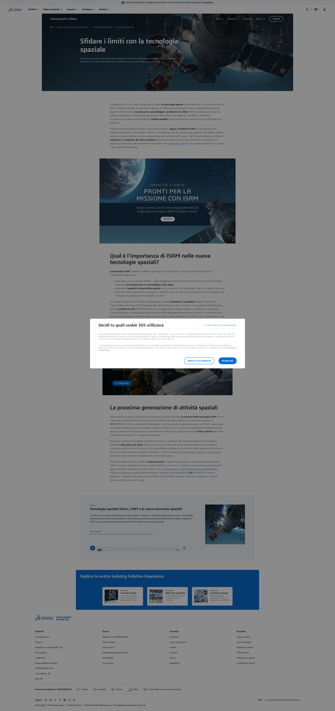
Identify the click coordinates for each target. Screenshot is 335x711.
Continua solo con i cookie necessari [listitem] (221, 325)
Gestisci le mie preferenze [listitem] (199, 361)
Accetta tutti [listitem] (227, 361)
